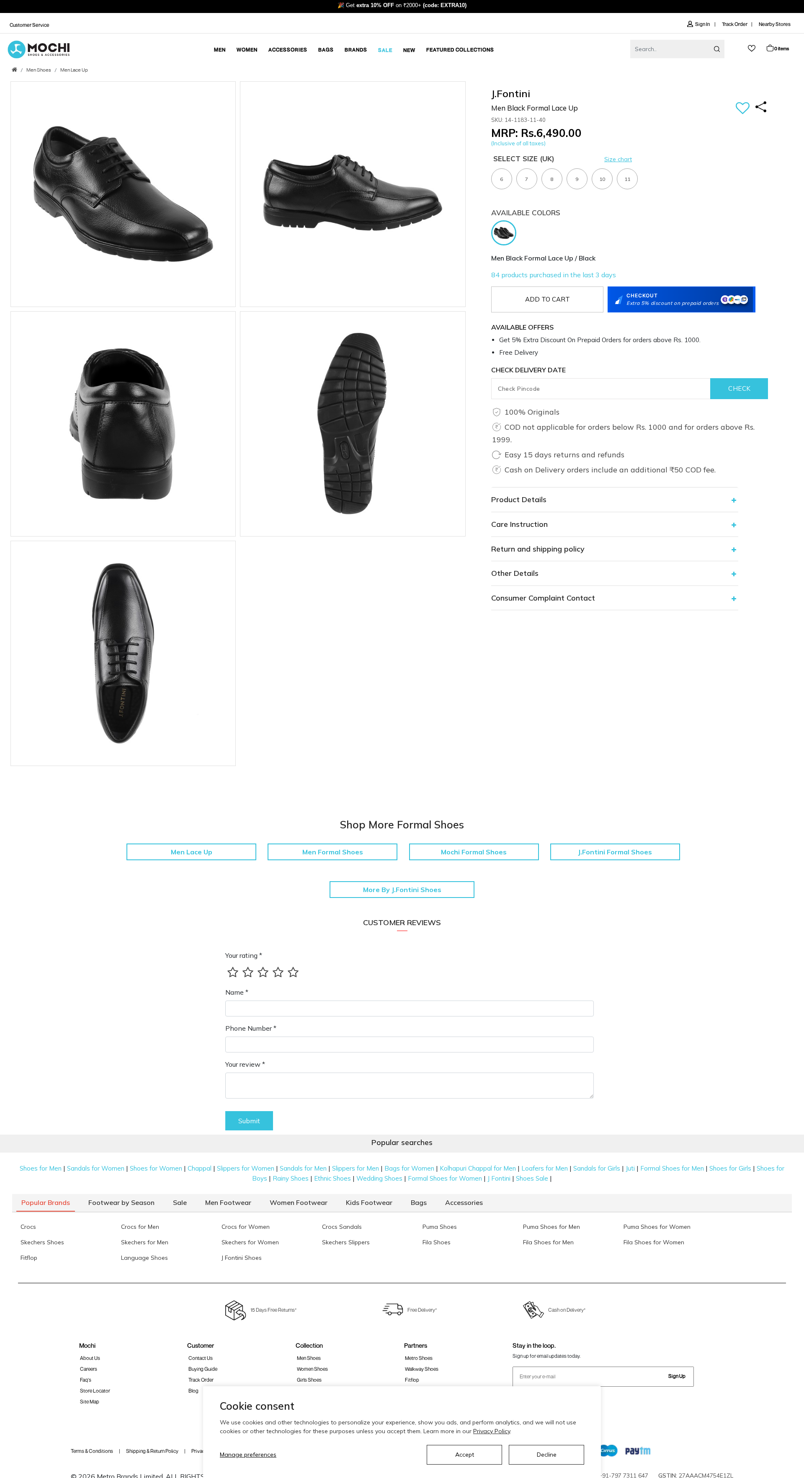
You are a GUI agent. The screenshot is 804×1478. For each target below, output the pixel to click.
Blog (193, 1391)
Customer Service (29, 25)
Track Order (734, 24)
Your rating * (243, 955)
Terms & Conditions (92, 1451)
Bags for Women (409, 1168)
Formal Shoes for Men (672, 1168)
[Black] (506, 232)
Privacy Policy (491, 1431)
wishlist (751, 48)
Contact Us (200, 1358)
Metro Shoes (419, 1358)
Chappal (199, 1168)
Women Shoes (312, 1369)
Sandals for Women (95, 1168)
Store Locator (95, 1391)
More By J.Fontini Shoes (402, 889)
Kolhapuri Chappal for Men (478, 1168)
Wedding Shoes (379, 1178)
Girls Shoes (309, 1380)
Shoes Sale (532, 1178)
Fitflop (412, 1380)
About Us (90, 1358)
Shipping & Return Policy (152, 1451)
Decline (547, 1454)
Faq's (85, 1380)
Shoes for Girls (730, 1168)
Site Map (89, 1401)
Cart (781, 48)
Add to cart (547, 299)
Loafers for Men (544, 1168)
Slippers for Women (245, 1168)
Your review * (245, 1064)
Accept (464, 1454)
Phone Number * (250, 1028)
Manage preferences (248, 1454)
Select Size (523, 158)
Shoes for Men (41, 1168)
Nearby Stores (775, 24)
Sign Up (676, 1376)
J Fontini (498, 1178)
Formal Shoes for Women (445, 1178)
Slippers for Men (355, 1168)
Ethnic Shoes (332, 1178)
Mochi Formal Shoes (474, 852)
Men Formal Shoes (332, 852)
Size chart (618, 159)
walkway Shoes (421, 1369)
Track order (201, 1380)
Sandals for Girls (596, 1168)
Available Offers (522, 327)
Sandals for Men (303, 1168)
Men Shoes (38, 70)
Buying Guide (202, 1369)
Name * (236, 992)
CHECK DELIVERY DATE (528, 370)
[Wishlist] (743, 108)
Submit (249, 1121)
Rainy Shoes (291, 1178)
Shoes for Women (156, 1168)
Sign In (703, 24)
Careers (88, 1369)
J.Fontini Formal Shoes (615, 852)
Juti (630, 1168)
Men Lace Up (74, 70)
